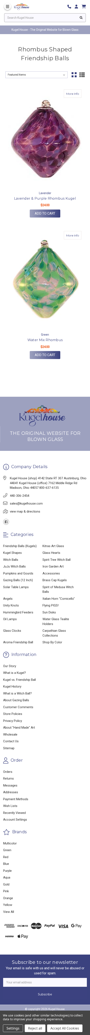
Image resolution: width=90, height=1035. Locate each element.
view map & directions (25, 511)
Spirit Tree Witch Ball (56, 560)
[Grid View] (74, 74)
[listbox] (37, 75)
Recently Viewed (14, 813)
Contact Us (11, 741)
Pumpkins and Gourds (18, 573)
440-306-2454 (19, 496)
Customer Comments (18, 707)
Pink (6, 891)
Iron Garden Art (53, 566)
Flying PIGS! (50, 605)
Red (5, 857)
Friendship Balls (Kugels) (20, 546)
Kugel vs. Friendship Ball (19, 680)
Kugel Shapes (12, 553)
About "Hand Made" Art (19, 727)
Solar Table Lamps (16, 587)
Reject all (35, 1028)
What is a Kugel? (14, 673)
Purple (7, 871)
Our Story (9, 666)
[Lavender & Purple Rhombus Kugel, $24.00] (45, 138)
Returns (8, 778)
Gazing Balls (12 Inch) (18, 580)
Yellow (7, 905)
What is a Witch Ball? (17, 693)
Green (7, 850)
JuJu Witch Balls (14, 566)
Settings (12, 1028)
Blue (6, 864)
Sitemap (8, 748)
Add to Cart (45, 213)
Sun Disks (49, 612)
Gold (6, 884)
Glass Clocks (12, 631)
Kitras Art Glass (53, 546)
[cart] (84, 6)
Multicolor (10, 843)
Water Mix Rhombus (45, 340)
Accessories (51, 573)
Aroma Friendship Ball (18, 642)
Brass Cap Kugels (54, 580)
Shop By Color (52, 642)
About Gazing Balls (16, 700)
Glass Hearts (51, 553)
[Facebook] (6, 522)
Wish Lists (10, 806)
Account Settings (15, 819)
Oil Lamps (10, 619)
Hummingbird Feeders (18, 612)
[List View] (82, 74)
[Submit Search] (81, 17)
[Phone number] (70, 6)
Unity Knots (11, 605)
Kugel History (12, 686)
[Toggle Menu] (7, 6)
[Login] (78, 6)
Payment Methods (15, 799)
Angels (8, 599)
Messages (10, 785)
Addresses (10, 792)
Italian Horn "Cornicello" (58, 599)
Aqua (6, 877)
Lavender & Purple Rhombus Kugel (45, 198)
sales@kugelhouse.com (26, 503)
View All (8, 912)
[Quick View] (68, 93)
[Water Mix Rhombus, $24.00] (45, 280)
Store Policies (12, 714)
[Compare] (77, 93)
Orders (7, 772)
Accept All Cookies (64, 1028)
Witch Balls (10, 560)
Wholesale (10, 734)
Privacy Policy (12, 721)
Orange (8, 898)
